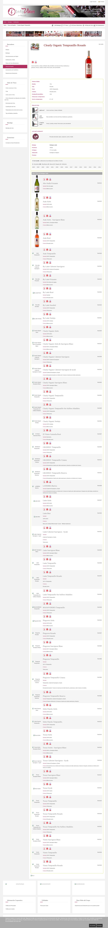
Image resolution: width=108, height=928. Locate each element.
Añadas (7, 49)
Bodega (10, 22)
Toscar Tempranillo (50, 801)
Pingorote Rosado (49, 633)
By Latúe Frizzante (49, 279)
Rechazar (99, 925)
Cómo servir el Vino (10, 94)
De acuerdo (92, 925)
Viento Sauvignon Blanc (51, 840)
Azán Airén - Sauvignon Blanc (54, 220)
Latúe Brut (47, 513)
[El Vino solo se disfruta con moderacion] (89, 887)
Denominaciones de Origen (11, 56)
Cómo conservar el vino (11, 88)
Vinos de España (12, 25)
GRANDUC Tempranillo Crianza (55, 460)
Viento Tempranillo (50, 853)
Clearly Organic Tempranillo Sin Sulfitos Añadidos (61, 408)
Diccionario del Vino (10, 103)
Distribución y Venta (10, 59)
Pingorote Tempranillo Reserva (54, 696)
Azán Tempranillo (49, 254)
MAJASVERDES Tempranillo (54, 607)
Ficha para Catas (44, 905)
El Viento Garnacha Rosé (52, 434)
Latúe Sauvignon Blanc (51, 550)
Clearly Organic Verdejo (51, 421)
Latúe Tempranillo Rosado (52, 576)
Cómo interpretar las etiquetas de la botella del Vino (15, 99)
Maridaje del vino (9, 128)
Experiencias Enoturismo (11, 73)
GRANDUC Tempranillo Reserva (55, 473)
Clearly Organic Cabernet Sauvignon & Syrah (59, 370)
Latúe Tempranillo (49, 563)
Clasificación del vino (10, 106)
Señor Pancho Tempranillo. (52, 722)
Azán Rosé (47, 238)
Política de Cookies (10, 909)
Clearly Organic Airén (51, 331)
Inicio (5, 22)
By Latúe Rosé (48, 292)
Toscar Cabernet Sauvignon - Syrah (55, 761)
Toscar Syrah (47, 788)
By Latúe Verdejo (49, 318)
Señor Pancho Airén (50, 709)
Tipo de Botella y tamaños (11, 113)
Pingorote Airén (48, 620)
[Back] (32, 875)
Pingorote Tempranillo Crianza (54, 678)
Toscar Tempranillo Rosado (53, 814)
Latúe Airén (47, 500)
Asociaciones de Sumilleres (11, 70)
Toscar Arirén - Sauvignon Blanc (54, 748)
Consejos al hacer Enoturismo (12, 142)
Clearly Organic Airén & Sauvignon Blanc (58, 344)
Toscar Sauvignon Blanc (51, 775)
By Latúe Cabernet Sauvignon (54, 267)
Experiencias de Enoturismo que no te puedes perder (87, 905)
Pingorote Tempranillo (51, 659)
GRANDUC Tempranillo (52, 447)
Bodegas (7, 53)
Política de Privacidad (10, 905)
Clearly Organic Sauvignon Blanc (55, 383)
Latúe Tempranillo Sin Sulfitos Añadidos (57, 595)
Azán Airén (47, 202)
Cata (6, 91)
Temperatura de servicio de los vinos (13, 110)
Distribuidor (16, 22)
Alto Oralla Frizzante (50, 183)
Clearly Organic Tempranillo (53, 396)
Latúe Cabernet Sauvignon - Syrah (55, 532)
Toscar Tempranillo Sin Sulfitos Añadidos (58, 827)
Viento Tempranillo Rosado (53, 865)
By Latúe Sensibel (49, 305)
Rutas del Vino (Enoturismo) (12, 63)
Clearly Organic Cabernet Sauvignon (56, 357)
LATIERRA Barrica (50, 486)
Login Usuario (93, 1)
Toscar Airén (47, 735)
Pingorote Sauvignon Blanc (53, 646)
